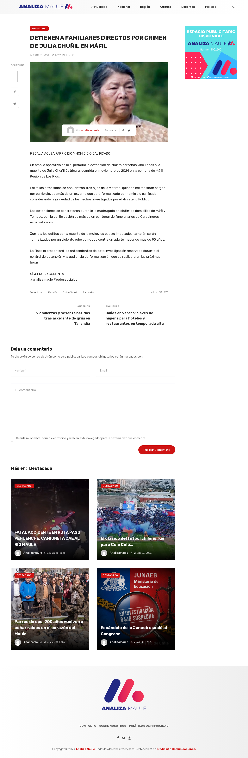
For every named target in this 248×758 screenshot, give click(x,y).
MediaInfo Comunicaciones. (176, 749)
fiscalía (52, 292)
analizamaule (90, 130)
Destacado (39, 28)
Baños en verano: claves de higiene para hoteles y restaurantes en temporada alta (135, 318)
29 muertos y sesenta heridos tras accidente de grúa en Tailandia (63, 318)
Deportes (188, 7)
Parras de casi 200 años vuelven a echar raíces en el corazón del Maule (49, 627)
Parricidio (88, 292)
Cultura (165, 7)
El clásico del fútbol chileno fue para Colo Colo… (132, 541)
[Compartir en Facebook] (15, 92)
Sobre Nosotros (112, 726)
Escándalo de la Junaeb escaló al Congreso (134, 630)
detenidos (36, 292)
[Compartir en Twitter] (15, 104)
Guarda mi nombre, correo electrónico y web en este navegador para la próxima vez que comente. (81, 438)
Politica (210, 7)
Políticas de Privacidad (149, 726)
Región (145, 7)
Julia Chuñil (70, 292)
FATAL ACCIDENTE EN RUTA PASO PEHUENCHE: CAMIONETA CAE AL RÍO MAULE (47, 538)
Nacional (124, 7)
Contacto (87, 726)
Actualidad (99, 7)
